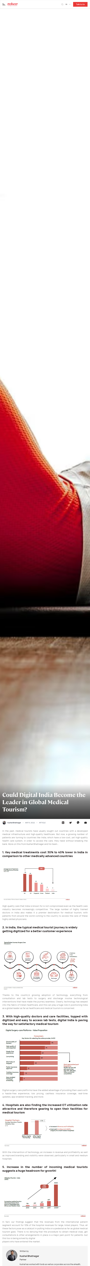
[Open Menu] (4, 4)
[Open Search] (62, 4)
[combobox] (68, 4)
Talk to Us (80, 4)
